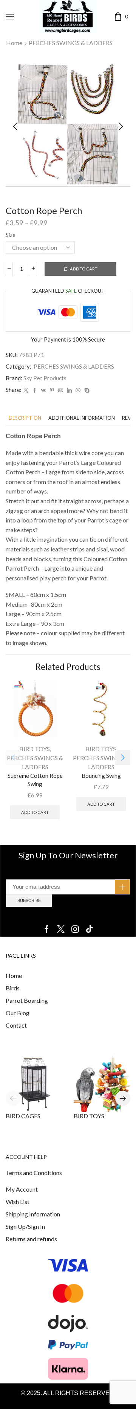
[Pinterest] (52, 390)
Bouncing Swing (101, 775)
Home (14, 42)
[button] (15, 126)
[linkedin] (69, 390)
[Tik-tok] (89, 929)
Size (10, 234)
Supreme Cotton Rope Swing (35, 779)
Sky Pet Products (44, 378)
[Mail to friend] (60, 390)
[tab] (25, 418)
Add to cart (83, 268)
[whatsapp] (78, 390)
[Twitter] (26, 390)
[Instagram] (75, 929)
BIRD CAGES (23, 1115)
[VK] (43, 390)
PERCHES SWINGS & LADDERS (71, 42)
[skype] (86, 390)
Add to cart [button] (35, 812)
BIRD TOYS (34, 748)
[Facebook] (34, 390)
